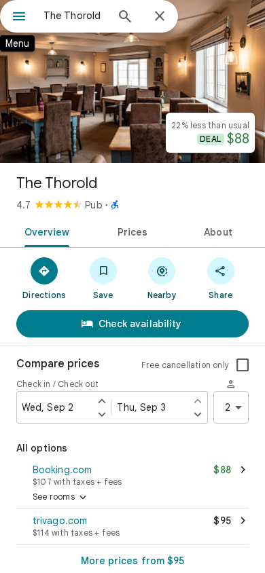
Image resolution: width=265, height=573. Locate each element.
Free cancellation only (185, 365)
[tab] (44, 231)
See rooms (61, 497)
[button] (132, 473)
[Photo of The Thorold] (132, 81)
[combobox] (74, 15)
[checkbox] (242, 365)
